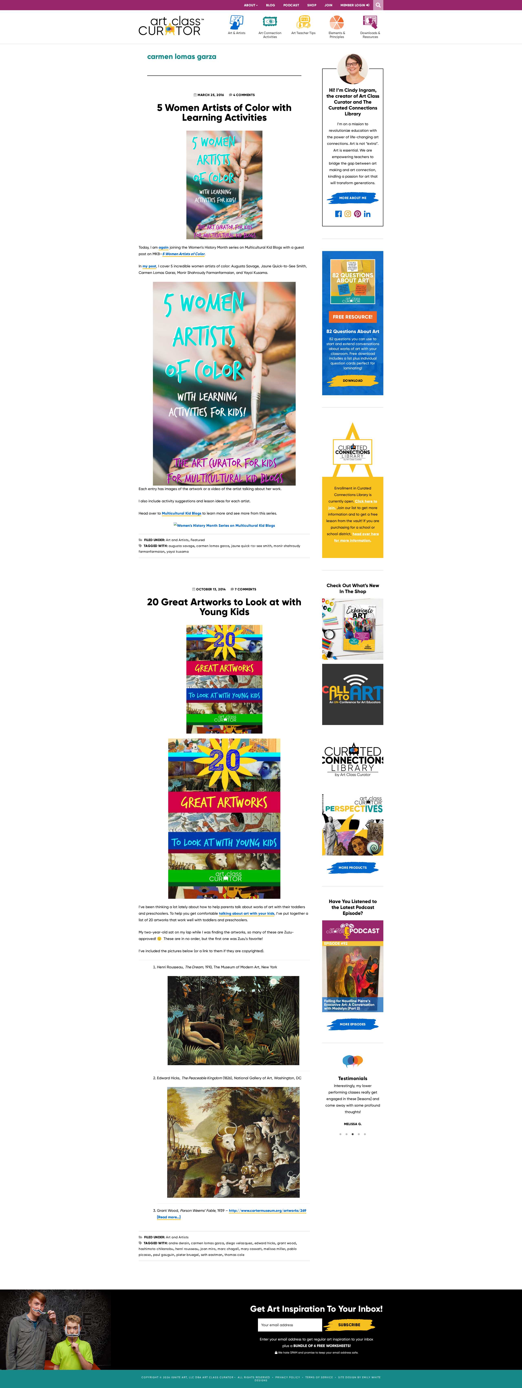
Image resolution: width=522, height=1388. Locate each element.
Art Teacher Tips (303, 33)
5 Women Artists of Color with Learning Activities (224, 112)
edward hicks (264, 1243)
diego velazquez (239, 1243)
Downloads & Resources (370, 35)
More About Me (352, 198)
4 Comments (244, 95)
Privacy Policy (287, 1377)
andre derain (179, 1243)
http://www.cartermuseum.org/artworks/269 (267, 1210)
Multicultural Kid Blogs (181, 513)
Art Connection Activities (270, 35)
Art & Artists (236, 33)
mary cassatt (251, 1249)
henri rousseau (186, 1249)
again (164, 247)
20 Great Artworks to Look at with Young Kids (224, 607)
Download (353, 381)
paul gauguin (163, 1255)
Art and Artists (177, 540)
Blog (270, 5)
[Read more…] (169, 1217)
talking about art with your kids (246, 913)
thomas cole (234, 1255)
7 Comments (245, 589)
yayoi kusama (178, 551)
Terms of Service (319, 1377)
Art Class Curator (171, 25)
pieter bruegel (187, 1255)
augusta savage (181, 546)
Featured (198, 540)
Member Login (353, 5)
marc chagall (228, 1249)
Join (328, 5)
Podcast (291, 5)
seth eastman (211, 1255)
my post (149, 266)
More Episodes (353, 1024)
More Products (353, 868)
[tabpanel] (352, 1105)
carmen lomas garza (212, 546)
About (249, 5)
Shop (311, 5)
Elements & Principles (337, 35)
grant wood (286, 1243)
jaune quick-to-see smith (251, 546)
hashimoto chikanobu (156, 1249)
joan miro (208, 1249)
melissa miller (274, 1249)
